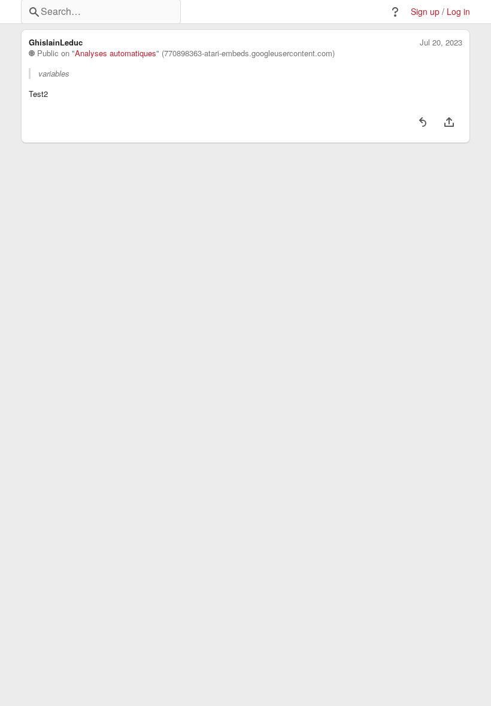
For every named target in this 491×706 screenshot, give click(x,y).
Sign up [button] (425, 11)
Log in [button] (458, 11)
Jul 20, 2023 (441, 42)
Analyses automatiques (115, 53)
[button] (395, 12)
